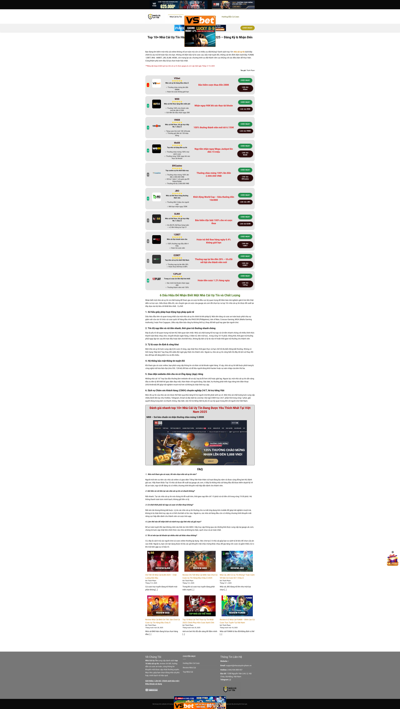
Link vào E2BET (245, 264)
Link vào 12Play (245, 284)
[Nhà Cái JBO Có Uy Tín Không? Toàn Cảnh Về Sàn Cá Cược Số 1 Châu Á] (237, 561)
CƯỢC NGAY (245, 80)
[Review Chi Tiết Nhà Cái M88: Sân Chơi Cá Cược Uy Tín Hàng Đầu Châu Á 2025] (200, 561)
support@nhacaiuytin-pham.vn (238, 665)
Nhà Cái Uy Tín (176, 17)
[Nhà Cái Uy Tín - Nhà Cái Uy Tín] (155, 16)
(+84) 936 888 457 (234, 670)
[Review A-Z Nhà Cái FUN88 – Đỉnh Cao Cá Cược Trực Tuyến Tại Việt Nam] (237, 605)
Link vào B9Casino (245, 178)
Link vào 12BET (245, 244)
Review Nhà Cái (189, 667)
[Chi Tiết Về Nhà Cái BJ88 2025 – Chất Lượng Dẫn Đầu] (162, 561)
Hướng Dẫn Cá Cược (230, 17)
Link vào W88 (245, 109)
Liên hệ (158, 681)
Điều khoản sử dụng (153, 684)
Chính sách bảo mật (170, 681)
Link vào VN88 (245, 131)
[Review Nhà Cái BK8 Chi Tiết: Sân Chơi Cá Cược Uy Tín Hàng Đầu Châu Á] (162, 605)
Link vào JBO (245, 202)
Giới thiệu (149, 681)
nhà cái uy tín (239, 52)
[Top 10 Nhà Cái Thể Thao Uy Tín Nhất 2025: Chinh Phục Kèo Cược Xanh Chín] (200, 605)
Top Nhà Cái (188, 672)
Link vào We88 (245, 154)
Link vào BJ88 (245, 224)
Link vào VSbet (245, 88)
